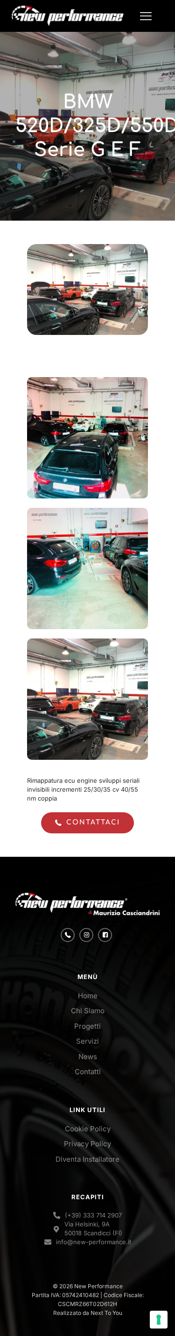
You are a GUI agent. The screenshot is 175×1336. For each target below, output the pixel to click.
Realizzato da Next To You (87, 1312)
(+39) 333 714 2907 (93, 1215)
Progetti (87, 1026)
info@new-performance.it (93, 1242)
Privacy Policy (87, 1143)
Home (88, 995)
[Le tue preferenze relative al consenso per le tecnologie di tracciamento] (159, 1320)
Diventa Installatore (87, 1159)
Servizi (87, 1041)
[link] (87, 904)
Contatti (88, 1071)
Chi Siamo (88, 1010)
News (87, 1056)
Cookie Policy (88, 1128)
